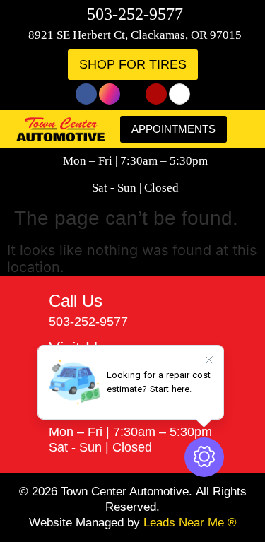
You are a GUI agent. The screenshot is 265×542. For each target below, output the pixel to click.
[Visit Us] (27, 366)
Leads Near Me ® (190, 522)
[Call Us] (27, 311)
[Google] (179, 94)
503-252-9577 (135, 14)
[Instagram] (109, 94)
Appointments (173, 129)
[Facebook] (86, 94)
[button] (244, 129)
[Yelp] (156, 94)
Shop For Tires (133, 64)
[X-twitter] (132, 94)
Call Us (75, 300)
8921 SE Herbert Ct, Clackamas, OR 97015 (135, 35)
